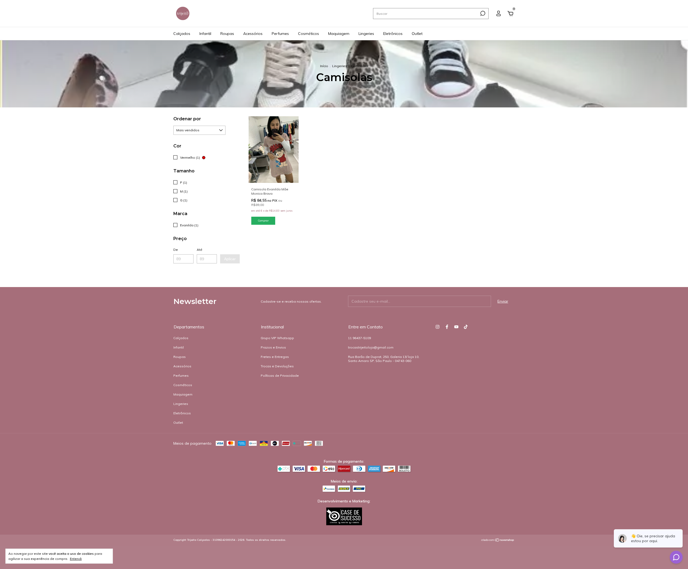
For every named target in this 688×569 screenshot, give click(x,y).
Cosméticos (308, 33)
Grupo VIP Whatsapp (277, 338)
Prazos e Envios (273, 347)
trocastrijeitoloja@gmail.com (370, 347)
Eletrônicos (393, 33)
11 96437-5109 (359, 338)
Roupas (227, 33)
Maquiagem (338, 33)
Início (324, 66)
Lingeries (366, 33)
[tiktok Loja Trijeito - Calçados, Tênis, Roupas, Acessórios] (466, 327)
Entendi (76, 559)
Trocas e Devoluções (277, 366)
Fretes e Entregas (275, 357)
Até (199, 250)
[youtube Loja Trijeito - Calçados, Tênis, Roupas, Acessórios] (456, 327)
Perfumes (280, 33)
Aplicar (230, 259)
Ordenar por (187, 118)
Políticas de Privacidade (280, 376)
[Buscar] (482, 13)
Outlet (417, 33)
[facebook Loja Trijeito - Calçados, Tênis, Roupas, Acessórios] (447, 327)
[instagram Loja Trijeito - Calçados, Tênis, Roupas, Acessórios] (437, 327)
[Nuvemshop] (498, 540)
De (175, 250)
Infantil (205, 33)
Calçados (181, 33)
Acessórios (253, 33)
